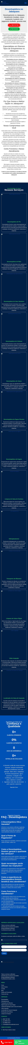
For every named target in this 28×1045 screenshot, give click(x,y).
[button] (2, 782)
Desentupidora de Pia (14, 222)
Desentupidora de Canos (14, 381)
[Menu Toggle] (25, 3)
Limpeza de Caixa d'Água (14, 618)
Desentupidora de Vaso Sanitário (14, 301)
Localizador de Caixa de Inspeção (14, 698)
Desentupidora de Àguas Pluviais (14, 419)
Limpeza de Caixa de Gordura (14, 499)
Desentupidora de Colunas (14, 341)
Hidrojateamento (14, 539)
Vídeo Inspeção (14, 658)
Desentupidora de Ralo (14, 261)
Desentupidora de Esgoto (14, 459)
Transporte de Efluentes (14, 578)
